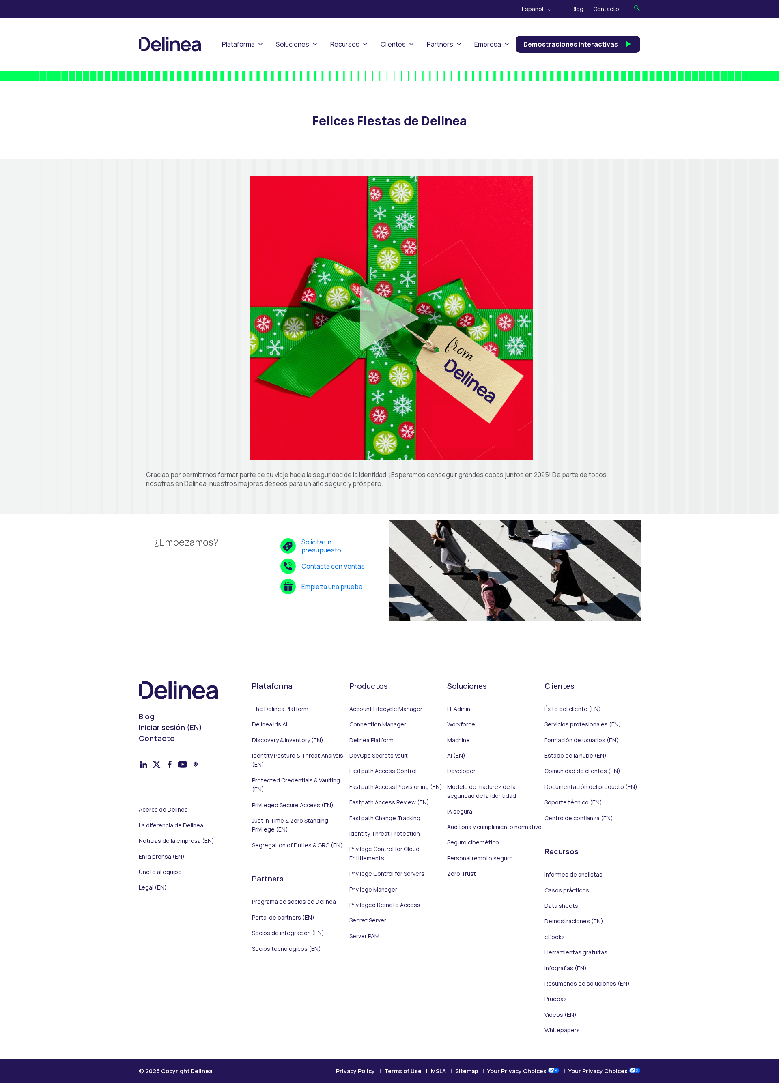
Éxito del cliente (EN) (572, 709)
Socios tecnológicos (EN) (286, 948)
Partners (440, 44)
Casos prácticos (566, 890)
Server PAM (364, 936)
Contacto (606, 9)
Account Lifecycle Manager (385, 709)
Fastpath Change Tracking (384, 818)
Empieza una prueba (331, 586)
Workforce (461, 724)
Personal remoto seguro (480, 858)
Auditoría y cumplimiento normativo (494, 827)
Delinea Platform (371, 740)
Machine (458, 740)
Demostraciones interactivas (570, 44)
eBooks (554, 937)
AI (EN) (456, 755)
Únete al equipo (160, 872)
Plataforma (238, 44)
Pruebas (555, 999)
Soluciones (292, 44)
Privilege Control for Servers (386, 873)
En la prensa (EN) (162, 856)
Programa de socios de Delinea (294, 901)
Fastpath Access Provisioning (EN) (395, 787)
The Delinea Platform (280, 709)
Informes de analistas (573, 874)
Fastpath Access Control (383, 771)
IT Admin (458, 709)
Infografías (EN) (565, 968)
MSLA (438, 1071)
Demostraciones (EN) (573, 921)
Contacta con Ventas (333, 566)
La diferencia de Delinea (171, 825)
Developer (461, 771)
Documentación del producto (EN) (590, 787)
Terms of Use (403, 1071)
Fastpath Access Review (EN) (389, 802)
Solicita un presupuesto (321, 545)
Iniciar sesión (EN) (170, 727)
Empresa (487, 44)
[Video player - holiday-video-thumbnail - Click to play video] (389, 318)
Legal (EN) (153, 887)
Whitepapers (562, 1030)
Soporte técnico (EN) (573, 802)
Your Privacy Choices (517, 1071)
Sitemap (466, 1071)
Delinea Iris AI (269, 724)
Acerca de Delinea (163, 809)
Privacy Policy (355, 1071)
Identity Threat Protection (384, 833)
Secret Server (367, 920)
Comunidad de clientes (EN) (582, 771)
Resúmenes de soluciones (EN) (587, 983)
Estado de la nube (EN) (575, 755)
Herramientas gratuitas (575, 952)
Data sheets (561, 905)
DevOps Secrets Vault (378, 755)
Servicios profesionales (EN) (582, 724)
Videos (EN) (560, 1015)
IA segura (459, 811)
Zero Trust (461, 873)
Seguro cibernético (473, 842)
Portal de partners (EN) (283, 917)
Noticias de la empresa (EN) (176, 840)
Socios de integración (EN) (288, 933)
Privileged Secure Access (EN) (293, 805)
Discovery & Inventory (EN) (287, 740)
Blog (577, 9)
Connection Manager (377, 724)
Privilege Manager (373, 889)
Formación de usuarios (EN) (581, 740)
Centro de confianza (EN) (578, 818)
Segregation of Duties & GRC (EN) (297, 845)
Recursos (344, 44)
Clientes (393, 44)
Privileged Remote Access (384, 905)
